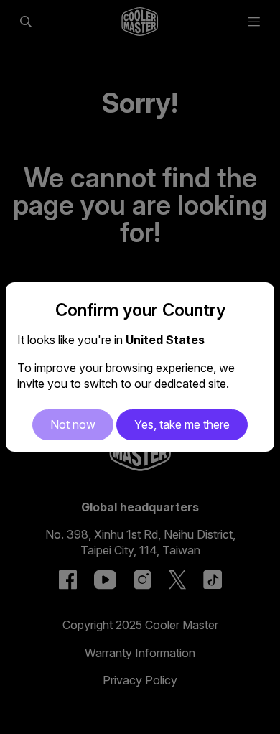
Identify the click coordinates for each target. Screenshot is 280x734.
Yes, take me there (182, 424)
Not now (72, 424)
